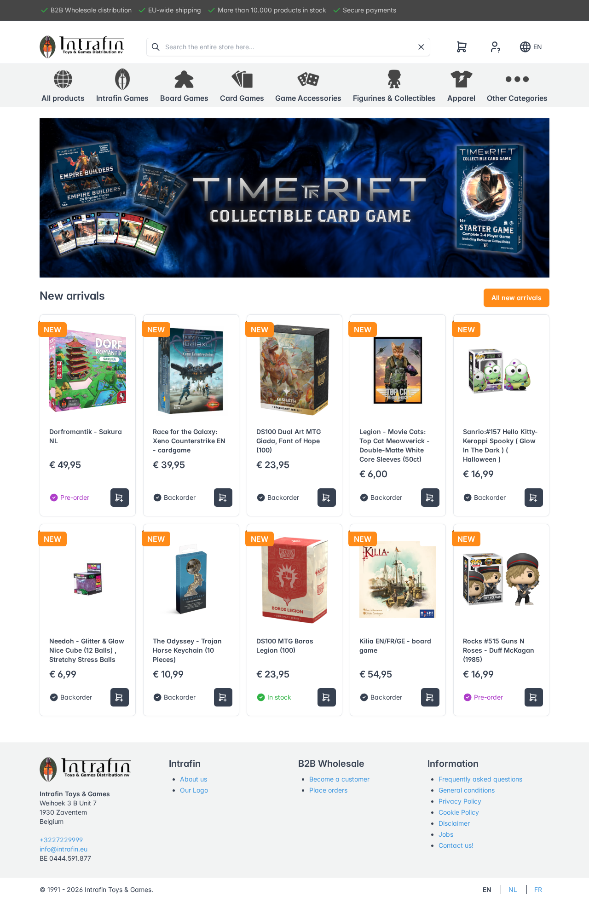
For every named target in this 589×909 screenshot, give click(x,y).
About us (193, 779)
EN (537, 47)
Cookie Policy (459, 812)
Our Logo (194, 790)
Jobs (446, 834)
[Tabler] (82, 46)
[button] (122, 85)
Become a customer (339, 779)
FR (538, 889)
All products (63, 98)
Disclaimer (454, 823)
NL (512, 889)
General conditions (467, 790)
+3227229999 (61, 840)
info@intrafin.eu (63, 849)
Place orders (328, 790)
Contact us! (456, 845)
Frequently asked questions (480, 779)
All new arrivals (516, 297)
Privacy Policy (460, 801)
